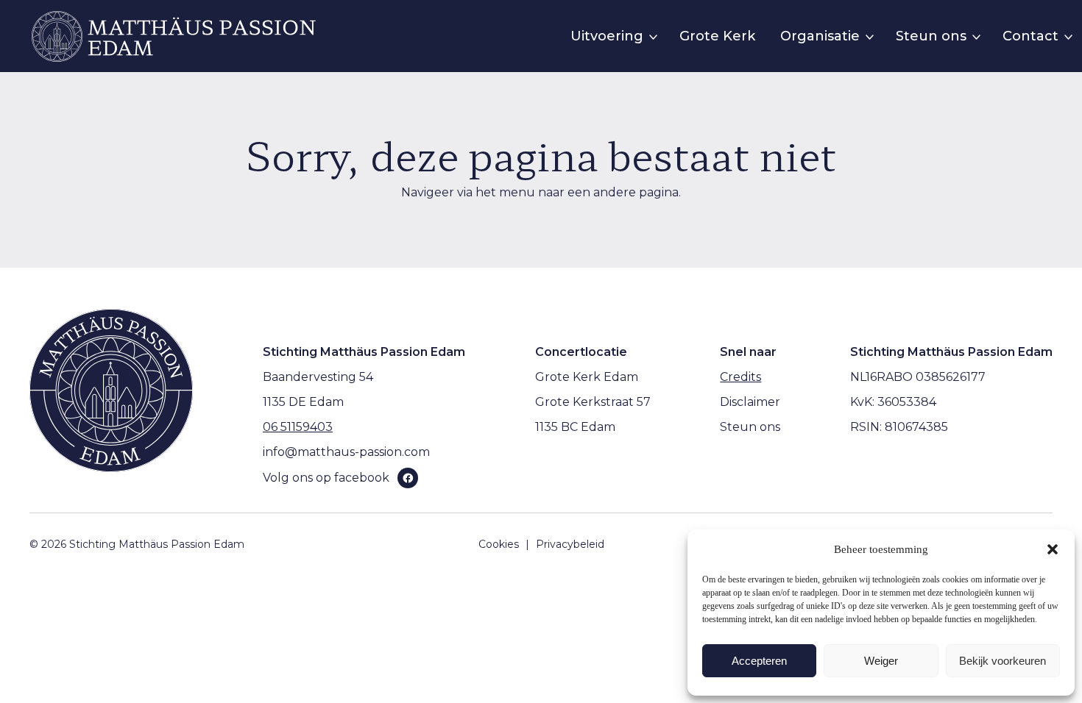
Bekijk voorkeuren (1002, 660)
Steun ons (931, 36)
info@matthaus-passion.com (346, 452)
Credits (740, 377)
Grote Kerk (717, 36)
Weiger (881, 660)
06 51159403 (298, 427)
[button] (1052, 549)
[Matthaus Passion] (173, 37)
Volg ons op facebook (326, 478)
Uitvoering (606, 36)
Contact (1030, 36)
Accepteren (759, 660)
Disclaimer (750, 402)
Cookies (498, 544)
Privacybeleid (570, 544)
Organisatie (820, 36)
